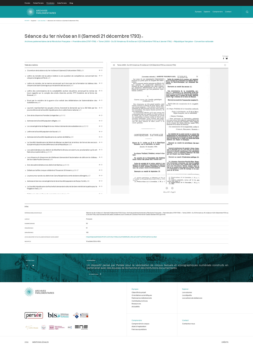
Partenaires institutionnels (142, 298)
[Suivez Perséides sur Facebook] (27, 265)
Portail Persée (38, 3)
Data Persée (62, 3)
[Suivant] (172, 188)
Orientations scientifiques (142, 295)
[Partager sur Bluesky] (227, 59)
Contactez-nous (188, 324)
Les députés (187, 295)
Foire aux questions (139, 329)
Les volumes (42, 20)
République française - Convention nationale (193, 41)
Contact (228, 12)
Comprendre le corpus (140, 324)
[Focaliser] (102, 70)
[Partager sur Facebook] (223, 59)
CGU (26, 342)
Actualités (136, 306)
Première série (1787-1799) (84, 41)
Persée (27, 3)
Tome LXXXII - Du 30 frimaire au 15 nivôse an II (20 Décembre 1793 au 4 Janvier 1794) (135, 41)
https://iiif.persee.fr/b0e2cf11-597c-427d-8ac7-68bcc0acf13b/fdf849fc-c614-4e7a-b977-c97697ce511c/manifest (121, 237)
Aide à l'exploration (139, 326)
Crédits (225, 342)
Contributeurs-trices (140, 301)
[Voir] (142, 36)
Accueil (27, 20)
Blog (71, 3)
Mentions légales (40, 342)
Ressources (136, 304)
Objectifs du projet (139, 292)
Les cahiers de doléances (192, 298)
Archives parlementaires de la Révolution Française (47, 41)
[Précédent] (167, 188)
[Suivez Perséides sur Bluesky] (33, 265)
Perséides (50, 3)
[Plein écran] (225, 65)
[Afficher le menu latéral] (114, 65)
